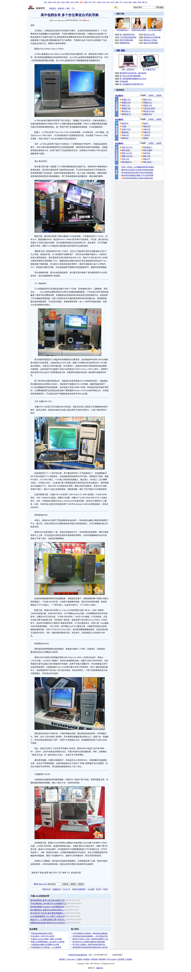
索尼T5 (145, 123)
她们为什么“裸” (149, 34)
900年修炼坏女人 (122, 30)
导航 (139, 2)
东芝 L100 (125, 159)
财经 (63, 2)
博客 (76, 2)
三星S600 (146, 135)
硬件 (68, 8)
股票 (67, 2)
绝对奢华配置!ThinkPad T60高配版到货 (47, 907)
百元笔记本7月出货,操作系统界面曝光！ (47, 913)
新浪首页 (52, 8)
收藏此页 (56, 889)
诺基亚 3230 (126, 102)
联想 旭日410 (126, 162)
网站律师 (102, 959)
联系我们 (86, 959)
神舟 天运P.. (126, 150)
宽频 (85, 2)
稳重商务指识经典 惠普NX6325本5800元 (47, 923)
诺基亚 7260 (147, 105)
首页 (45, 2)
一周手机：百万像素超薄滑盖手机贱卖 (140, 167)
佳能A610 (125, 135)
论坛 (141, 40)
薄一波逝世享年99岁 (127, 34)
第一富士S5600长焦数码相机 (130, 76)
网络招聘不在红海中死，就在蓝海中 (133, 73)
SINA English (111, 959)
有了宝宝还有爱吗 (155, 30)
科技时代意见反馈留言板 (78, 955)
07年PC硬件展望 (147, 175)
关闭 (105, 889)
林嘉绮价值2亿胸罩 (139, 30)
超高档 (158, 95)
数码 (123, 170)
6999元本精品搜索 (146, 173)
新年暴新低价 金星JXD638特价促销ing (46, 910)
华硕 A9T (146, 159)
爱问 (130, 2)
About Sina (71, 959)
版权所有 (99, 968)
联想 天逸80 (147, 150)
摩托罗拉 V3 (126, 114)
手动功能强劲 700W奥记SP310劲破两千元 (48, 903)
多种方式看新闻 (79, 889)
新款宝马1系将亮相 (151, 43)
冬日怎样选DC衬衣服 (133, 170)
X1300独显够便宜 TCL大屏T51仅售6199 (47, 916)
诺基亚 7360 (126, 108)
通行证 (144, 2)
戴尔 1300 (146, 156)
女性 (103, 2)
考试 (112, 2)
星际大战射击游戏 (146, 178)
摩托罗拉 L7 (126, 111)
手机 (123, 167)
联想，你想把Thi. (128, 69)
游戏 (99, 2)
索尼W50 (125, 123)
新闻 (50, 2)
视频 (123, 50)
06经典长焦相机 (148, 170)
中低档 (142, 95)
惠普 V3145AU (127, 156)
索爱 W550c (147, 100)
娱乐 (59, 2)
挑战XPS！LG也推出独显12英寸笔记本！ (48, 920)
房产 (94, 2)
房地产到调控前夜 (126, 40)
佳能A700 (146, 126)
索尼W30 (125, 138)
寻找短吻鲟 (124, 81)
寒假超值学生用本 (132, 173)
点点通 (91, 889)
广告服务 (79, 959)
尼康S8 (145, 138)
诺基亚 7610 (126, 100)
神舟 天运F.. (147, 162)
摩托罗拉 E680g (149, 111)
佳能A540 (146, 129)
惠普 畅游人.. (148, 147)
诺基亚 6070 (147, 114)
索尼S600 (125, 132)
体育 (54, 2)
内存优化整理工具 (132, 178)
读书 (108, 2)
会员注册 (120, 959)
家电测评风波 (125, 43)
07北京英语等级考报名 (128, 37)
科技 (72, 2)
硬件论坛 (46, 889)
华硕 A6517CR (127, 147)
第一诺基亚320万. (149, 69)
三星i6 (124, 126)
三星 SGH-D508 (149, 108)
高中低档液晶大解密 (133, 175)
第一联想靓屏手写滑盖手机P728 (131, 84)
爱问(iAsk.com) (40, 884)
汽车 (90, 2)
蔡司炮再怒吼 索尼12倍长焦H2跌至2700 (47, 900)
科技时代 (61, 8)
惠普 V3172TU (127, 153)
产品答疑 (128, 959)
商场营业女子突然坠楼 (152, 37)
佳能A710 (146, 132)
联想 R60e (146, 153)
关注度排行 (119, 96)
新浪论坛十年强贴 (150, 40)
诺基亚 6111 (147, 102)
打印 (98, 889)
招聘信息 (94, 959)
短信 (126, 2)
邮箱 (135, 2)
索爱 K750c (126, 105)
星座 (117, 2)
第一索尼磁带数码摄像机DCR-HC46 (133, 79)
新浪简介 (62, 959)
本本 (123, 173)
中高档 (150, 95)
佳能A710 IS (126, 129)
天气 (121, 2)
